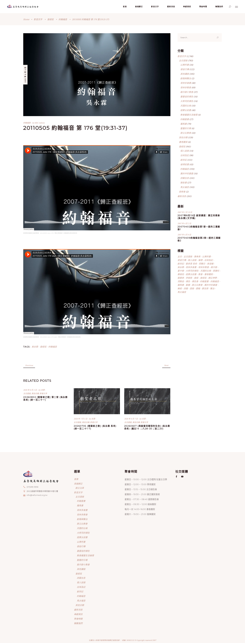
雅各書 (183, 182)
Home (26, 19)
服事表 (181, 277)
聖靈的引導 (185, 128)
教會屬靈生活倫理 (188, 114)
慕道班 (181, 274)
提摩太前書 (185, 110)
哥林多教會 (185, 87)
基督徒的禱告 (186, 96)
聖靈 (188, 284)
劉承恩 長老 (191, 263)
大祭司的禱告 (186, 101)
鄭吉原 (205, 288)
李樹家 (189, 277)
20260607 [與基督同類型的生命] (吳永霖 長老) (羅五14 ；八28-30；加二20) (147, 427)
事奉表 (197, 256)
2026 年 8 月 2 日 (30, 390)
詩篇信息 (184, 178)
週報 (198, 288)
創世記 (183, 159)
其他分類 (35, 393)
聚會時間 (78, 618)
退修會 (182, 191)
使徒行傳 (184, 69)
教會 (200, 274)
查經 (196, 277)
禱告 (188, 281)
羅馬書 (183, 123)
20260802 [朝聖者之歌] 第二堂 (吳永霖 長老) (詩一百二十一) (45, 398)
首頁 (76, 479)
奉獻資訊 (78, 614)
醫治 (212, 288)
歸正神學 (212, 277)
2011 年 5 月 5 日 (25, 74)
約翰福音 (63, 19)
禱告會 (195, 281)
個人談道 (184, 150)
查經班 (50, 19)
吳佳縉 (210, 263)
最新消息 (182, 196)
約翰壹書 (184, 119)
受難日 (202, 263)
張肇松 (216, 270)
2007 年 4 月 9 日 (184, 234)
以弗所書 (184, 64)
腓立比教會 (185, 132)
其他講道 (184, 73)
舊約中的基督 (186, 173)
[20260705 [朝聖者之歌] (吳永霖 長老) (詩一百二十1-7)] (97, 401)
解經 (180, 288)
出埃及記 (184, 155)
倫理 (200, 260)
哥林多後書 (185, 82)
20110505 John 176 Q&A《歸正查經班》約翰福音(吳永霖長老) (60, 337)
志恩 (43, 390)
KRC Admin (40, 123)
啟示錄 (214, 267)
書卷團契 (183, 142)
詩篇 (186, 288)
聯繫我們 (78, 623)
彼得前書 (184, 164)
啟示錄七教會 (186, 92)
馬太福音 (184, 187)
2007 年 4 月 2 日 (184, 223)
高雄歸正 (78, 483)
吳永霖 (35, 346)
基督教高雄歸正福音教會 (31, 233)
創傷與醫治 (185, 78)
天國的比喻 (185, 105)
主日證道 (27, 393)
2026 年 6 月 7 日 (131, 418)
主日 (180, 256)
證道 (192, 288)
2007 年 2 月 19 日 (185, 212)
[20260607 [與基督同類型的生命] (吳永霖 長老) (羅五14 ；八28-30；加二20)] (147, 401)
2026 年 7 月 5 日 (81, 418)
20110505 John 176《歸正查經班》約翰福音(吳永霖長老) (58, 233)
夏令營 (181, 270)
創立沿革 (79, 487)
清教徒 (181, 281)
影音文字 (38, 19)
